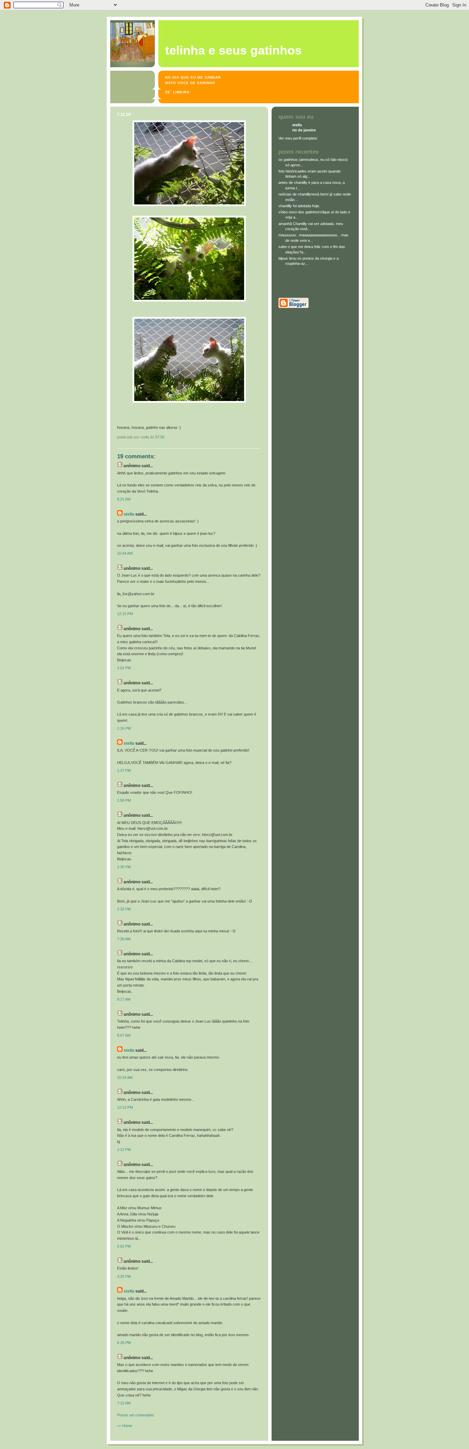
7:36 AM (123, 939)
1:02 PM (124, 668)
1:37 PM (124, 770)
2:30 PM (124, 867)
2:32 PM (124, 909)
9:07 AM (123, 1035)
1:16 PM (124, 728)
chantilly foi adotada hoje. (299, 206)
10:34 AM (125, 1077)
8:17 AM (123, 999)
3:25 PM (124, 1276)
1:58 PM (124, 800)
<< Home (124, 1426)
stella (129, 514)
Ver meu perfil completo (297, 138)
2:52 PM (124, 1246)
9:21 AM (123, 499)
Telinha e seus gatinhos (233, 50)
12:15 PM (125, 614)
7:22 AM (123, 1403)
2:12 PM (124, 1149)
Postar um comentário (135, 1415)
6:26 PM (124, 1343)
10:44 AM (125, 553)
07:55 (159, 437)
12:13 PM (125, 1107)
